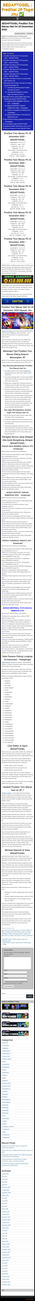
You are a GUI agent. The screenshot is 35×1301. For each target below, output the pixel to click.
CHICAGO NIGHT (6, 1059)
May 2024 (4, 1236)
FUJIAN (4, 1070)
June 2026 (4, 1179)
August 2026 (5, 1174)
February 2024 (6, 1244)
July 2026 (4, 1176)
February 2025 (6, 1211)
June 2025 (4, 1201)
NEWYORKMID (6, 1102)
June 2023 (4, 1265)
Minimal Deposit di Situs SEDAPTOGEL (18, 128)
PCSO (3, 1116)
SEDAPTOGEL (6, 662)
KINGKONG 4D (6, 1089)
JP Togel (14, 267)
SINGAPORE (5, 1118)
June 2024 (4, 1233)
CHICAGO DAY (6, 1056)
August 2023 (5, 1260)
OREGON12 (5, 1113)
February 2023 (6, 1276)
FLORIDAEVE (6, 1064)
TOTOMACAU (6, 1129)
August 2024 (5, 1228)
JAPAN (4, 1078)
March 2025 (5, 1209)
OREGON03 (5, 1105)
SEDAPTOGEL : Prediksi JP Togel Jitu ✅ (17, 9)
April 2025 (4, 1206)
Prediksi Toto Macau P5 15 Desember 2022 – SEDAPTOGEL (16, 75)
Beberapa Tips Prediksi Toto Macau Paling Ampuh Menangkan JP (17, 84)
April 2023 (4, 1271)
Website (6, 978)
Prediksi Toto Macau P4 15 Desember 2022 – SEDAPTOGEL (16, 70)
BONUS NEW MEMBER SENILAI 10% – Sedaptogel (18, 102)
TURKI (4, 1132)
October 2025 (5, 1190)
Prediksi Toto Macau (7, 331)
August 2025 (5, 1195)
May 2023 (4, 1268)
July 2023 (4, 1263)
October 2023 (5, 1255)
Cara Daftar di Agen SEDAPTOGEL (16, 124)
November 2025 (6, 1187)
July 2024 (4, 1230)
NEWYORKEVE (6, 1099)
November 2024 (6, 1219)
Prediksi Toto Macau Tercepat (17, 935)
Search (3, 993)
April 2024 (4, 1238)
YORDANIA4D (6, 1137)
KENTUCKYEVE (6, 1083)
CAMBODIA (5, 1048)
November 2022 (6, 1284)
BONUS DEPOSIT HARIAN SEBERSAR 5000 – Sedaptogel (17, 107)
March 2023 (5, 1274)
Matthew (23, 33)
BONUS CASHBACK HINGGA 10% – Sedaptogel (19, 111)
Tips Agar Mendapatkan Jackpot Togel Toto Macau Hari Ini (17, 93)
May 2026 (4, 1182)
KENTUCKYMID (6, 1086)
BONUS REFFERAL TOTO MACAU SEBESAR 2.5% (19, 116)
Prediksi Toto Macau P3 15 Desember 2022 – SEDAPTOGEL (16, 66)
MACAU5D (5, 1094)
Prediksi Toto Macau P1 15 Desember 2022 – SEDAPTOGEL (16, 57)
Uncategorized (6, 1134)
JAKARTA (4, 1075)
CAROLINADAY (6, 1051)
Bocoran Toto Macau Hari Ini (12, 930)
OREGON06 (5, 1107)
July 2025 (4, 1198)
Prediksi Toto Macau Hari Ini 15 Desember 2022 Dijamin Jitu (17, 80)
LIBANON (4, 1091)
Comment (7, 956)
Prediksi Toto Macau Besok (15, 933)
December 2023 (6, 1249)
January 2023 (5, 1279)
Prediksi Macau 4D (11, 932)
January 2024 (5, 1246)
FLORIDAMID (5, 1067)
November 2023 (6, 1252)
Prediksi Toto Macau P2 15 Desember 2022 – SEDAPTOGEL (16, 61)
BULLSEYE (5, 1043)
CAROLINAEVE (6, 1053)
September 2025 (6, 1192)
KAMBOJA (5, 1080)
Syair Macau (29, 935)
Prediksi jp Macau (7, 793)
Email (5, 974)
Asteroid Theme (30, 1299)
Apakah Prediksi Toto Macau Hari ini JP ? (18, 126)
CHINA (4, 1062)
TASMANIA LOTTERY (8, 1126)
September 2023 (6, 1257)
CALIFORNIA (5, 1045)
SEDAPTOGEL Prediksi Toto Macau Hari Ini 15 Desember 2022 (17, 26)
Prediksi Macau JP (21, 932)
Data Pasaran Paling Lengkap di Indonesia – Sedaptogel (17, 120)
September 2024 (6, 1225)
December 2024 (6, 1217)
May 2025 (4, 1203)
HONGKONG (5, 1072)
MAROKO (4, 1097)
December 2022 (6, 1282)
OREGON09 (5, 1110)
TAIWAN (4, 1124)
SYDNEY (4, 1121)
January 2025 (5, 1214)
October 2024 (5, 1222)
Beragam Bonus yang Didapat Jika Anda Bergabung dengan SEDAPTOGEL (17, 98)
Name (6, 970)
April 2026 (4, 1184)
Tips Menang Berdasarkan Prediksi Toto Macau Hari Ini (18, 89)
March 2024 (5, 1241)
